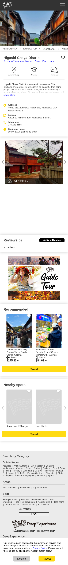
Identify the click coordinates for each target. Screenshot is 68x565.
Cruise (37, 468)
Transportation (28, 504)
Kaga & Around (40, 487)
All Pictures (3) (21, 181)
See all (34, 369)
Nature (11, 473)
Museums (49, 471)
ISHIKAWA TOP (46, 531)
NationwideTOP (10, 48)
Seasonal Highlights (24, 475)
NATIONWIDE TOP (24, 531)
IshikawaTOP (30, 48)
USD (33, 514)
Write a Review (52, 240)
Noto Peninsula (10, 487)
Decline (21, 558)
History (16, 471)
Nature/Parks (44, 502)
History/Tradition (10, 499)
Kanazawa (25, 487)
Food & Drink (58, 468)
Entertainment (28, 502)
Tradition (41, 475)
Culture (46, 468)
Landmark (27, 471)
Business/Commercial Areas (17, 61)
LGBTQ (38, 471)
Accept (47, 558)
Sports (51, 475)
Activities (7, 466)
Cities (28, 468)
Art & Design (37, 466)
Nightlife (21, 473)
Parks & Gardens (35, 473)
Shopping (50, 473)
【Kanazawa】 (49, 49)
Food (16, 502)
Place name (48, 61)
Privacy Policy (39, 548)
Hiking (8, 471)
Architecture (43, 504)
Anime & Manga (21, 466)
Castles (19, 468)
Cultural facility (12, 504)
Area (37, 61)
